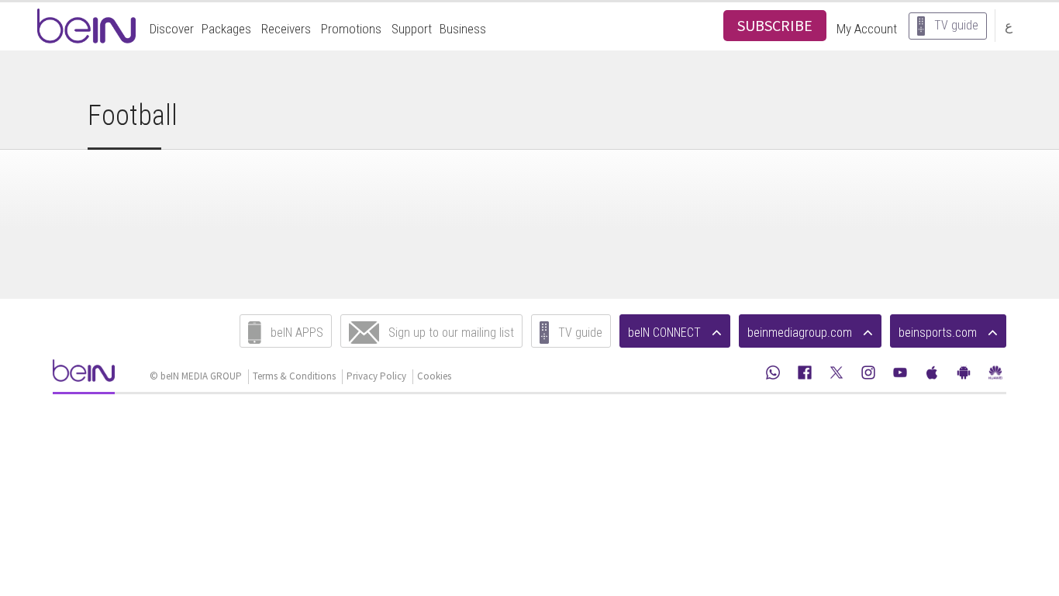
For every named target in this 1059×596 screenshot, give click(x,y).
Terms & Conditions (294, 376)
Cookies (434, 376)
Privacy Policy (376, 376)
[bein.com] (84, 375)
